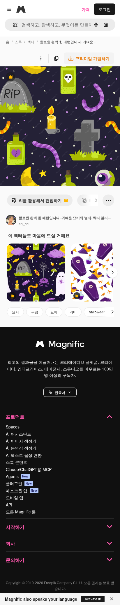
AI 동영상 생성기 (21, 448)
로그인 (104, 9)
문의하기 (15, 560)
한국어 (60, 392)
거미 (73, 311)
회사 (10, 543)
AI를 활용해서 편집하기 (36, 201)
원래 (33, 78)
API (9, 505)
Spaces (13, 427)
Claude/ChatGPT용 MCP (29, 469)
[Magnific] (60, 345)
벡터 (30, 41)
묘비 (53, 311)
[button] (60, 392)
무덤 (34, 311)
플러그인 (19, 483)
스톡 (18, 41)
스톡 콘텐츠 (16, 462)
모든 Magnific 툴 (21, 512)
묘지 (15, 311)
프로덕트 (15, 416)
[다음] (96, 200)
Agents (17, 476)
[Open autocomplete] (13, 25)
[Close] (111, 598)
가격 (86, 9)
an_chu (25, 223)
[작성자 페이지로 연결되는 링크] (11, 220)
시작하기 (15, 527)
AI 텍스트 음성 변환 (24, 455)
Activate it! (93, 598)
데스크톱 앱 (21, 490)
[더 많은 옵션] (41, 58)
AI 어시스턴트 (18, 434)
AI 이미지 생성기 (21, 441)
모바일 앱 (14, 497)
